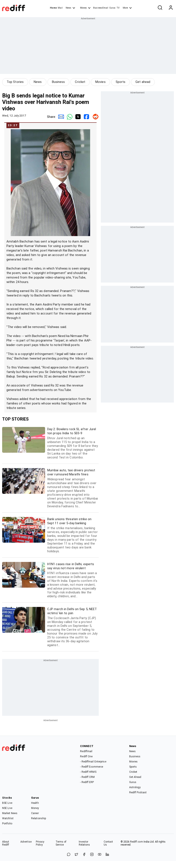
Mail (60, 7)
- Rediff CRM (87, 777)
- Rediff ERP (87, 782)
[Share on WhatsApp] (68, 855)
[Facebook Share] (86, 117)
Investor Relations (84, 843)
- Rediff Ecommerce (91, 766)
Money (83, 7)
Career (35, 813)
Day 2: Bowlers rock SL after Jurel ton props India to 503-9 (72, 443)
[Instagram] (92, 855)
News (68, 7)
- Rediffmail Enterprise (93, 761)
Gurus (112, 7)
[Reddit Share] (94, 117)
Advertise (26, 841)
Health (35, 802)
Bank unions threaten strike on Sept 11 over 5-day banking (72, 535)
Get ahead (142, 82)
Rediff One (86, 756)
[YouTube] (99, 855)
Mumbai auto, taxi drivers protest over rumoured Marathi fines (72, 488)
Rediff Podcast (138, 792)
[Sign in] (170, 7)
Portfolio (7, 823)
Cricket (80, 82)
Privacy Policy (40, 843)
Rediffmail (86, 751)
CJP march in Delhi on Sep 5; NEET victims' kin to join (72, 627)
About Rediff (5, 843)
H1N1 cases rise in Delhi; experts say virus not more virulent (72, 580)
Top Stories (15, 82)
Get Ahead (135, 777)
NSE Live (7, 808)
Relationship (38, 818)
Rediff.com (136, 841)
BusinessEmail (100, 7)
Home (53, 7)
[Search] (160, 7)
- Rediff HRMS (88, 771)
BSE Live (7, 802)
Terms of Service (61, 843)
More (125, 7)
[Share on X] (76, 855)
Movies (100, 82)
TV (118, 7)
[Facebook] (84, 855)
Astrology (135, 787)
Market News (9, 813)
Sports (121, 82)
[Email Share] (60, 117)
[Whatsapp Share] (68, 117)
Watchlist (8, 818)
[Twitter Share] (77, 117)
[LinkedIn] (107, 855)
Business (58, 82)
